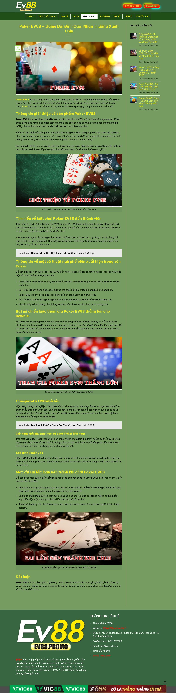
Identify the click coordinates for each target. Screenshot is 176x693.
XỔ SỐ (117, 16)
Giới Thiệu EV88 (47, 16)
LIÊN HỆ (128, 16)
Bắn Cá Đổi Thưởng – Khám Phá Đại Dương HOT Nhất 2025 (149, 71)
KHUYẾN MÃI (142, 16)
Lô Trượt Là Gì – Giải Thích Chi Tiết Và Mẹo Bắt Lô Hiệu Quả (149, 55)
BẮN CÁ (64, 16)
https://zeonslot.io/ (114, 628)
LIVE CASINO (89, 16)
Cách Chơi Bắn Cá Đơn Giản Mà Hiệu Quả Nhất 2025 (148, 87)
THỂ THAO (105, 16)
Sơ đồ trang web (102, 655)
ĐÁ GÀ (76, 16)
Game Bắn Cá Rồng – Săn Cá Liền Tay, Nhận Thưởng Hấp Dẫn (149, 102)
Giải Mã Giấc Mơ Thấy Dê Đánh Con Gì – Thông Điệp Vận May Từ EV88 (148, 38)
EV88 (30, 16)
